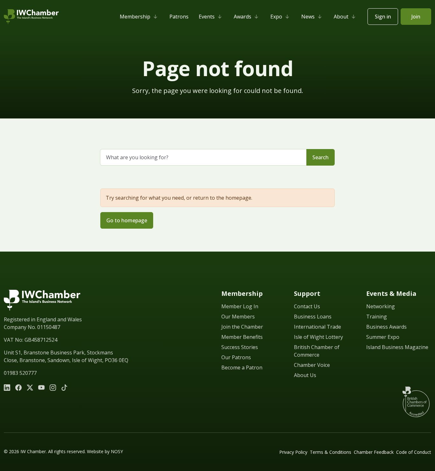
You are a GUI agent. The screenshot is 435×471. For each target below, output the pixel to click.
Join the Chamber (242, 326)
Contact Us (307, 306)
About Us (305, 375)
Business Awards (386, 326)
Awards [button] (242, 16)
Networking (380, 306)
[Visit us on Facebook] (18, 387)
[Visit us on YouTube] (41, 387)
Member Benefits (242, 336)
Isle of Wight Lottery (318, 336)
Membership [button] (135, 16)
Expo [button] (276, 16)
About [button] (341, 16)
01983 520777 (20, 372)
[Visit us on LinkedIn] (7, 387)
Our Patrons (236, 357)
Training (376, 316)
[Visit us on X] (30, 387)
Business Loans (313, 316)
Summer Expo (382, 336)
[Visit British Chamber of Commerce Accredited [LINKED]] (416, 402)
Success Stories (239, 347)
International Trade (317, 326)
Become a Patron (241, 367)
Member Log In (239, 306)
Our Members (238, 316)
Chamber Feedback (374, 452)
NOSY (117, 451)
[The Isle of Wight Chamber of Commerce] (31, 17)
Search (320, 157)
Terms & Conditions (330, 452)
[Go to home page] (42, 300)
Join (415, 16)
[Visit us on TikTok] (64, 387)
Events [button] (207, 16)
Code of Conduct (413, 452)
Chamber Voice (312, 364)
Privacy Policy (293, 452)
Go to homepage (126, 220)
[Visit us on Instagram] (53, 387)
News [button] (308, 16)
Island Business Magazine (397, 347)
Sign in (383, 16)
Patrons (179, 16)
